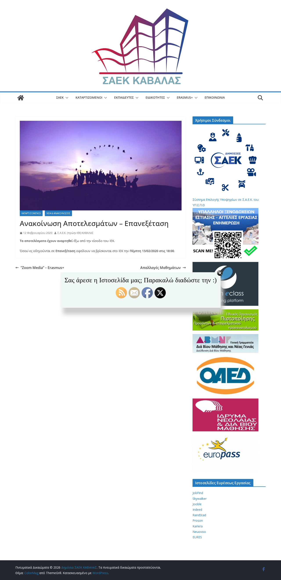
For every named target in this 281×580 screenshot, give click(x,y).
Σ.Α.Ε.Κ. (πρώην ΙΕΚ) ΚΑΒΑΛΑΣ (76, 233)
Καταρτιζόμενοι (89, 97)
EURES (197, 537)
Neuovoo (199, 532)
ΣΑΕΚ (60, 97)
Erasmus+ (185, 97)
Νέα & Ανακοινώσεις (58, 213)
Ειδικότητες (155, 97)
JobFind (198, 493)
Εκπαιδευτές (124, 97)
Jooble (197, 504)
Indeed (197, 509)
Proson (198, 520)
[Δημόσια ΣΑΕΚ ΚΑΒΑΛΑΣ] (20, 98)
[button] (66, 97)
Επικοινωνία (215, 97)
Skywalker (200, 498)
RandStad (199, 515)
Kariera (198, 526)
